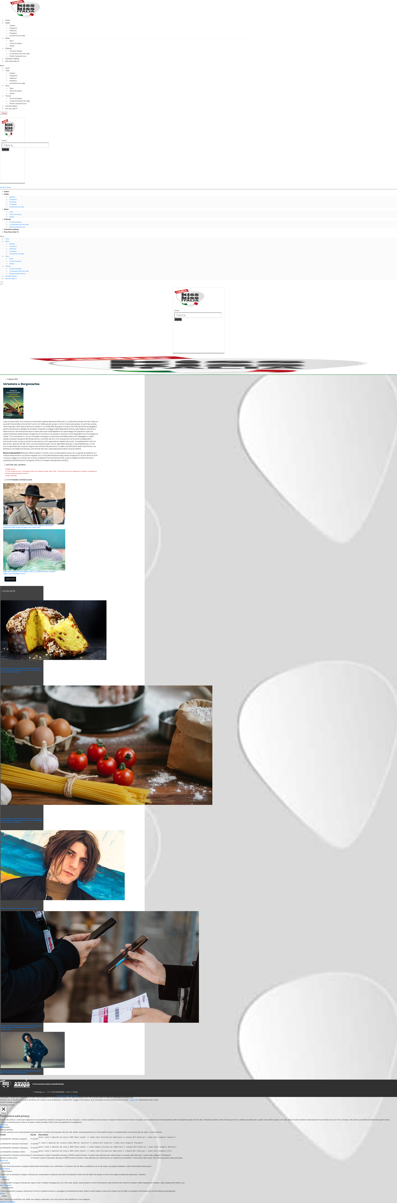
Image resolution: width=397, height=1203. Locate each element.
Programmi (13, 28)
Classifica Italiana (12, 59)
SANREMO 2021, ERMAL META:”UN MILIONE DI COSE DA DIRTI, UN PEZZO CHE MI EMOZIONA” (21, 1071)
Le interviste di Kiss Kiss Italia (20, 53)
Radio (7, 23)
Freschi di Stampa (16, 51)
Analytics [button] (3, 1177)
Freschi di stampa (16, 43)
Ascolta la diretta (5, 187)
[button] (127, 65)
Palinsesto (13, 30)
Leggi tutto (134, 1100)
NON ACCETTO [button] (14, 1102)
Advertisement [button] (5, 1185)
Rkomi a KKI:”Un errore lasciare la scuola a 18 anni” (19, 908)
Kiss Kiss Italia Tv (12, 61)
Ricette (12, 46)
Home (7, 20)
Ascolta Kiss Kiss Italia (17, 35)
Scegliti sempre (10, 469)
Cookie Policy (73, 1096)
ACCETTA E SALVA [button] (7, 1202)
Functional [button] (4, 1160)
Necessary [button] (4, 1125)
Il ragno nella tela (11, 475)
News (7, 38)
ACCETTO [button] (4, 1102)
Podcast (8, 48)
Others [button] (2, 1193)
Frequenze (13, 33)
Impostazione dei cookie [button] (148, 1100)
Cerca (4, 141)
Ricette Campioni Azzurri (18, 56)
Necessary (6, 1127)
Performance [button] (5, 1169)
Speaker (12, 25)
